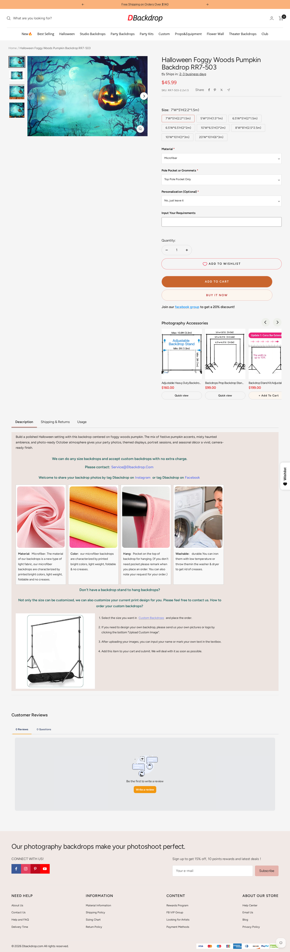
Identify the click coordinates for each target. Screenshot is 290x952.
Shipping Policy (95, 912)
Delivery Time (19, 926)
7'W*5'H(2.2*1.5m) (178, 118)
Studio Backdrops (93, 34)
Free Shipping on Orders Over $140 (145, 4)
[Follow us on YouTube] (45, 869)
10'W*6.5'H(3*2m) (213, 128)
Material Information (98, 905)
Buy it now (217, 295)
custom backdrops (151, 618)
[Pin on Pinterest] (215, 89)
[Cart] (281, 18)
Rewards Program (177, 905)
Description (24, 422)
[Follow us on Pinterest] (35, 869)
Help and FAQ (20, 919)
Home (12, 48)
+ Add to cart (269, 395)
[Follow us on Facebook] (16, 869)
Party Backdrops (123, 34)
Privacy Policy (251, 926)
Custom (164, 34)
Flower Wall (215, 34)
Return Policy (94, 926)
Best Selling (45, 34)
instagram (143, 477)
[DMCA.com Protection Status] (274, 946)
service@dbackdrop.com (132, 467)
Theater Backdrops (242, 34)
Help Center (249, 905)
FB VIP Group (174, 912)
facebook (192, 477)
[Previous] (265, 322)
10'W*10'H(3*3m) (177, 137)
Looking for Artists (177, 919)
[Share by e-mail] (228, 90)
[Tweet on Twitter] (221, 89)
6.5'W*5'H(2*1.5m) (245, 118)
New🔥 (27, 34)
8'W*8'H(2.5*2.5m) (248, 128)
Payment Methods (177, 926)
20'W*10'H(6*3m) (211, 137)
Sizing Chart (93, 919)
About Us (17, 905)
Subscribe (266, 871)
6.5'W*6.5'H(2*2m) (178, 128)
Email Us (247, 912)
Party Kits (146, 34)
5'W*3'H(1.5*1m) (211, 118)
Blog (245, 919)
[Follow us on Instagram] (26, 869)
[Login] (272, 18)
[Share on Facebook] (209, 89)
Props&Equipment (188, 34)
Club (265, 34)
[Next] (144, 96)
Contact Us (18, 912)
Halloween (67, 34)
